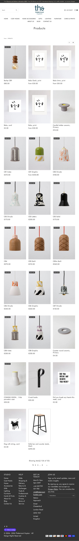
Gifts (40, 19)
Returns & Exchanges (22, 487)
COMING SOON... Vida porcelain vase (13, 398)
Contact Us (47, 21)
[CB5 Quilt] (39, 242)
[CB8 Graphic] (39, 332)
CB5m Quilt (57, 261)
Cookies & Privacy (22, 497)
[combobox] (9, 10)
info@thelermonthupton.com (39, 493)
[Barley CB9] (15, 62)
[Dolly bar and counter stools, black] (39, 425)
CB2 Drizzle (57, 172)
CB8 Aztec (8, 350)
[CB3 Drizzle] (15, 198)
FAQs (20, 478)
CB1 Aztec (7, 172)
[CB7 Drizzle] (64, 287)
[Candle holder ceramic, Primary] (64, 106)
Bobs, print (32, 125)
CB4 (5, 261)
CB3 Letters (32, 216)
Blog (38, 21)
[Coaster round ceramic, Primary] (64, 332)
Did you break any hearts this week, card (63, 398)
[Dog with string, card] (15, 425)
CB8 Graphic (33, 350)
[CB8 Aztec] (15, 332)
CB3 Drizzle (8, 216)
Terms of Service (22, 502)
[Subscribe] (73, 496)
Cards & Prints (69, 19)
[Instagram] (6, 526)
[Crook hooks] (39, 378)
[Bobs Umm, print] (64, 62)
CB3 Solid (56, 216)
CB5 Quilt (31, 261)
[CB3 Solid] (64, 198)
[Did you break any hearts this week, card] (64, 378)
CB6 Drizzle (8, 306)
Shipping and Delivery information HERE (17, 1)
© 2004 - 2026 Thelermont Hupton (17, 533)
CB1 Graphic (33, 172)
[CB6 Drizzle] (15, 287)
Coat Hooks (15, 19)
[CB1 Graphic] (39, 153)
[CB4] (15, 242)
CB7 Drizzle (57, 306)
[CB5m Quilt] (64, 242)
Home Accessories (29, 19)
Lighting (48, 19)
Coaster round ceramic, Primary (61, 351)
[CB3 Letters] (39, 198)
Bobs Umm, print (59, 80)
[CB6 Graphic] (39, 287)
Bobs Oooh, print (34, 80)
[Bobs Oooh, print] (39, 62)
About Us (31, 21)
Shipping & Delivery (23, 481)
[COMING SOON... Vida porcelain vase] (15, 378)
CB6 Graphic (33, 306)
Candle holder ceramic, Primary (61, 126)
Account (70, 10)
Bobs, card (8, 125)
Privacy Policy (53, 489)
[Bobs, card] (15, 106)
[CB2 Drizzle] (64, 153)
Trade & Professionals (23, 492)
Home (6, 19)
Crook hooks (33, 397)
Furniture (57, 19)
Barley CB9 (8, 80)
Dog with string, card (12, 444)
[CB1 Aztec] (15, 153)
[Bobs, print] (39, 106)
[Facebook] (4, 526)
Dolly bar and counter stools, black (38, 445)
